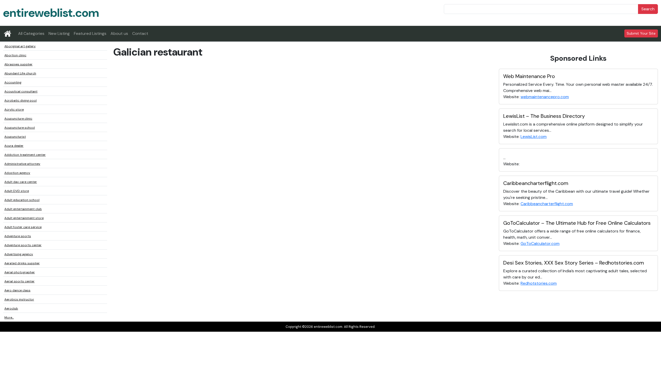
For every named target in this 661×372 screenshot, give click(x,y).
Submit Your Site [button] (641, 33)
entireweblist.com (51, 12)
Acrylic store (14, 109)
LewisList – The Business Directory (544, 116)
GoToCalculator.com (540, 243)
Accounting (12, 82)
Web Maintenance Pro (529, 76)
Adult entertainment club (23, 209)
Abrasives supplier (18, 64)
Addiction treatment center (25, 155)
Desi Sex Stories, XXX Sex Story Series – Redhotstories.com (573, 263)
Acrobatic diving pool (20, 100)
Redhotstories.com (539, 283)
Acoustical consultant (20, 91)
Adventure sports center (23, 245)
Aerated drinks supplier (22, 263)
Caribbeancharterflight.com (535, 183)
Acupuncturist (15, 137)
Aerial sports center (19, 281)
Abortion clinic (15, 55)
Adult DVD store (16, 191)
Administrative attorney (22, 164)
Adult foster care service (23, 227)
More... (9, 317)
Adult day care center (20, 182)
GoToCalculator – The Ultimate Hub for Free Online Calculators (577, 223)
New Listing (59, 33)
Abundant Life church (20, 73)
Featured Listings (90, 33)
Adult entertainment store (24, 218)
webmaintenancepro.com (545, 96)
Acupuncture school (19, 128)
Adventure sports (17, 236)
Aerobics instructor (19, 299)
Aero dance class (17, 290)
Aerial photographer (19, 272)
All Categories (31, 33)
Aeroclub (11, 308)
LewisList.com (534, 136)
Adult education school (22, 200)
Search (648, 9)
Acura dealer (13, 146)
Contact (140, 33)
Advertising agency (18, 254)
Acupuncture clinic (18, 119)
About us (119, 33)
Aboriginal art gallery (20, 46)
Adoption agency (17, 173)
